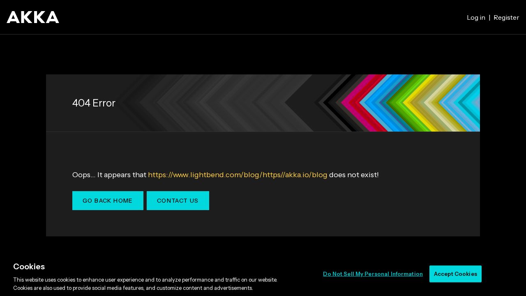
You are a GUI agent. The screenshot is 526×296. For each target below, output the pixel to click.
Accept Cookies (455, 274)
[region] (263, 274)
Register (506, 17)
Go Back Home (108, 200)
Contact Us (178, 200)
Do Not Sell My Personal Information (373, 274)
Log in (476, 17)
